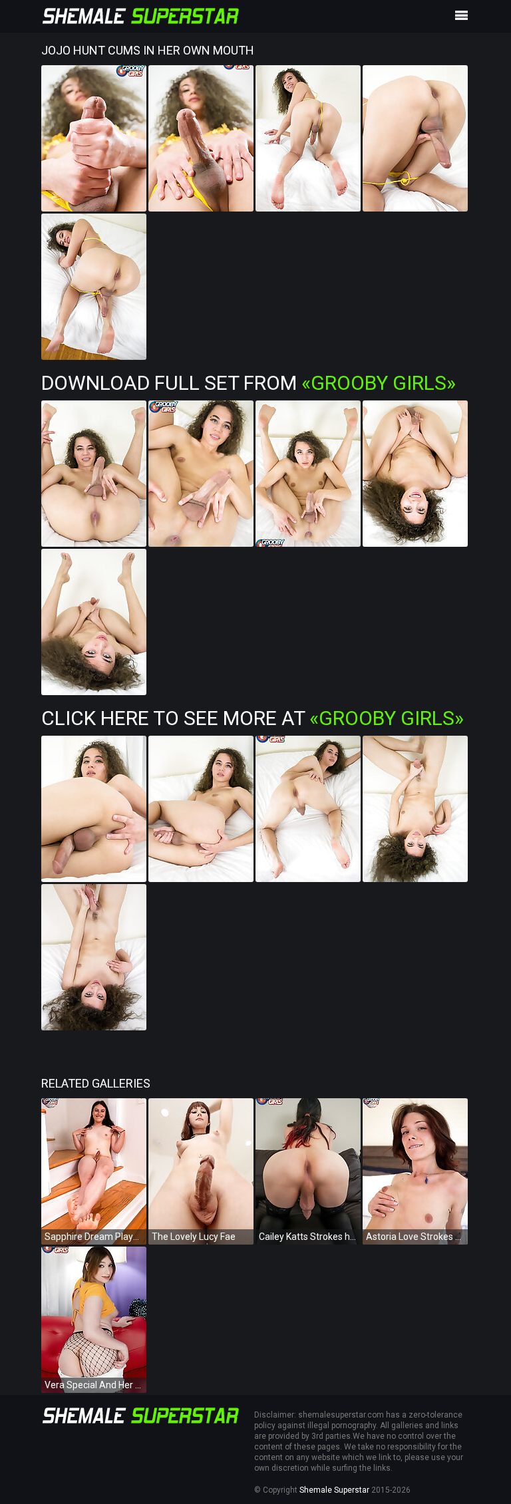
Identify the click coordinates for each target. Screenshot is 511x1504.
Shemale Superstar (334, 1490)
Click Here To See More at (252, 718)
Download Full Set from (248, 382)
